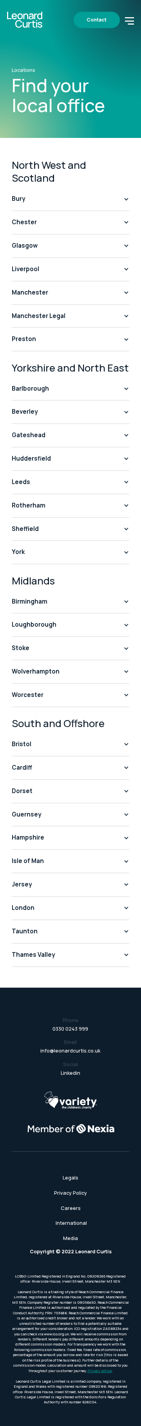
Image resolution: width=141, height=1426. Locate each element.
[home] (24, 20)
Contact (97, 19)
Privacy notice (99, 1370)
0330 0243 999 (70, 1029)
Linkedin (70, 1073)
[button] (129, 20)
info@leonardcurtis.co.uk (70, 1050)
